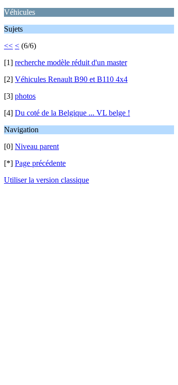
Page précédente (40, 163)
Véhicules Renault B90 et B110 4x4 (71, 79)
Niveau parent (37, 146)
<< (8, 45)
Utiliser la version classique (46, 180)
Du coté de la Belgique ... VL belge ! (72, 113)
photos (25, 96)
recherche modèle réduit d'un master (71, 62)
